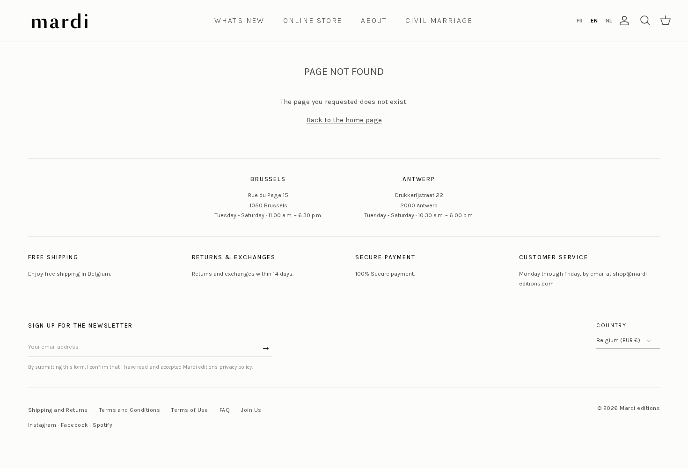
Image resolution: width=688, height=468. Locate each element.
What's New (239, 20)
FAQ (225, 410)
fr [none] (580, 20)
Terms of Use (189, 410)
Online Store (312, 20)
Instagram (42, 425)
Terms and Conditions (130, 410)
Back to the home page (344, 120)
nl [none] (609, 20)
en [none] (594, 20)
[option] (579, 21)
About (374, 20)
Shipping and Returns (58, 410)
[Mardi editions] (59, 20)
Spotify (102, 425)
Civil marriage (439, 20)
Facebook (74, 425)
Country (611, 325)
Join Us (251, 410)
